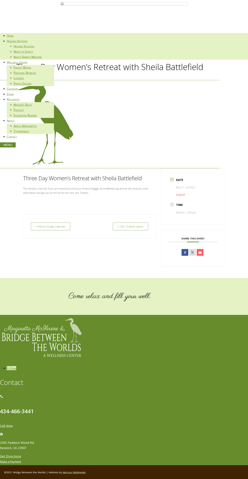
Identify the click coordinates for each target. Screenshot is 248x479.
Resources (13, 99)
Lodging (18, 78)
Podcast (18, 110)
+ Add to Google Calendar (50, 226)
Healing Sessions (17, 41)
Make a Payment (10, 461)
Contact (12, 136)
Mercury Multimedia (74, 472)
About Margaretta (25, 126)
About (10, 120)
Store (10, 94)
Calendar (12, 89)
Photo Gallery (22, 83)
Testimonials (21, 131)
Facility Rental (22, 67)
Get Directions (10, 456)
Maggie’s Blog (22, 105)
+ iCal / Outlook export (130, 226)
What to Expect (23, 52)
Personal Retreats (24, 73)
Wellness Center (17, 62)
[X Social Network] (192, 252)
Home (10, 36)
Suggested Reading (25, 115)
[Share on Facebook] (185, 252)
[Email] (200, 252)
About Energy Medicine (27, 57)
